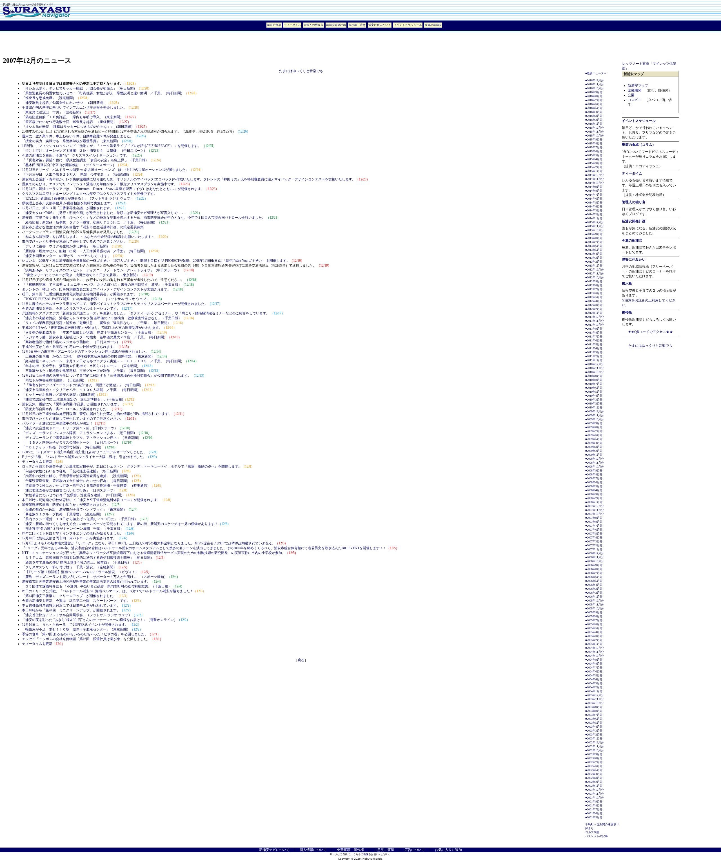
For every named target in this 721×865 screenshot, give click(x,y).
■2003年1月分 (593, 738)
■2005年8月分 (593, 616)
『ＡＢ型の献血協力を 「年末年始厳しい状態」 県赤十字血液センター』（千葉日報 (86, 332)
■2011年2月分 (593, 356)
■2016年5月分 (593, 107)
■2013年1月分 (593, 265)
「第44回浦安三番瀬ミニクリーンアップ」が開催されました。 (69, 596)
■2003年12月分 (594, 695)
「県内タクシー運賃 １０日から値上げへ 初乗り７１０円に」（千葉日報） (80, 519)
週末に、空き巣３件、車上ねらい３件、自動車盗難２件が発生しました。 (77, 136)
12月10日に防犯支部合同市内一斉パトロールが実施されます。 (69, 538)
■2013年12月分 (594, 222)
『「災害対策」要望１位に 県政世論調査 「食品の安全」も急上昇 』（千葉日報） (85, 160)
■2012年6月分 (593, 293)
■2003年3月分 (593, 730)
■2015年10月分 (594, 135)
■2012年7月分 (593, 289)
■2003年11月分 (594, 699)
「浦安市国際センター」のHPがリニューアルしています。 (66, 256)
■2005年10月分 (594, 608)
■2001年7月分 (593, 809)
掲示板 (353, 24)
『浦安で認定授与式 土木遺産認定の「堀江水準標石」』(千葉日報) (72, 399)
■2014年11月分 (594, 178)
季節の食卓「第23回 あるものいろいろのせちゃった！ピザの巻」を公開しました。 (85, 634)
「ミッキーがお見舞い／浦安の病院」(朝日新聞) (58, 395)
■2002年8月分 (593, 758)
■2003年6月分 (593, 718)
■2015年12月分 (594, 127)
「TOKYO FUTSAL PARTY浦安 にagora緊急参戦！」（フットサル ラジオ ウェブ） (86, 299)
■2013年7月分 (593, 241)
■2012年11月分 (594, 273)
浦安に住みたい (634, 259)
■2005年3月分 (593, 636)
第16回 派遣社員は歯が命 (99, 639)
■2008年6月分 (593, 482)
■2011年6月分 (593, 340)
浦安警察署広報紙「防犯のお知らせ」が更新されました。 (66, 505)
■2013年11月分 (594, 226)
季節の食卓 (274, 24)
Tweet (449, 25)
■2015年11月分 (594, 131)
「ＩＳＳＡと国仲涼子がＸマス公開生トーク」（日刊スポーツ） (71, 442)
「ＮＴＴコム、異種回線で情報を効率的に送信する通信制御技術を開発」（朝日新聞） (88, 558)
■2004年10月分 (594, 655)
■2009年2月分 (593, 450)
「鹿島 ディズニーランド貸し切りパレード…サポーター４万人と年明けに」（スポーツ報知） (94, 577)
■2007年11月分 (594, 509)
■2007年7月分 (593, 525)
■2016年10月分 (594, 88)
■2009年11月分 (594, 415)
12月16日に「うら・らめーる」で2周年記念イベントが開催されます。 (75, 625)
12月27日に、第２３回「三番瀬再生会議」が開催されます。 (67, 208)
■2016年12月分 (594, 80)
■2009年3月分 (593, 446)
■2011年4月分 (593, 348)
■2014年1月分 (593, 218)
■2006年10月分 (594, 561)
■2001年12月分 (594, 789)
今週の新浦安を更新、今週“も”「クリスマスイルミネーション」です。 (76, 155)
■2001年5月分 (593, 817)
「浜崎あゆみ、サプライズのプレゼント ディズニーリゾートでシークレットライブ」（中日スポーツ (99, 270)
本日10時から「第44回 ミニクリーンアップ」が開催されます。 (71, 610)
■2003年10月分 (594, 703)
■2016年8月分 (593, 96)
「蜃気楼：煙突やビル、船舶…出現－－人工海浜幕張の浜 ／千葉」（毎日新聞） (84, 251)
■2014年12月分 (594, 174)
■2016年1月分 (593, 123)
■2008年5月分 (593, 486)
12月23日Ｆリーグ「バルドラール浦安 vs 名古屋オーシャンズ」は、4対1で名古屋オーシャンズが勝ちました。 (105, 170)
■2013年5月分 (593, 249)
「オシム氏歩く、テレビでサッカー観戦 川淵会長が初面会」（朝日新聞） (79, 88)
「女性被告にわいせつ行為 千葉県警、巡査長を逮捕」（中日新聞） (73, 495)
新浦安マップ (638, 86)
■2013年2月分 (593, 261)
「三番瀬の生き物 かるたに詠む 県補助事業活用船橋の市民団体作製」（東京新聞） (88, 356)
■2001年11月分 (594, 793)
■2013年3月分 (593, 257)
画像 (365, 854)
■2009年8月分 (593, 427)
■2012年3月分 (593, 305)
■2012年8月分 (593, 285)
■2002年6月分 (593, 766)
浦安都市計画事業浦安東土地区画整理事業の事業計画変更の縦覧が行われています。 (86, 582)
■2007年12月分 (594, 506)
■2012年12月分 (594, 269)
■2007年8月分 (593, 521)
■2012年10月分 (594, 277)
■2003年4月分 (593, 726)
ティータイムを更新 (37, 462)
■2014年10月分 (594, 182)
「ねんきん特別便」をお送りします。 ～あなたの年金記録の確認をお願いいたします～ (88, 237)
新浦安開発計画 (336, 24)
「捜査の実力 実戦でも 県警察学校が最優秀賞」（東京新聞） (71, 141)
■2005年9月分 (593, 612)
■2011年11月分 (594, 320)
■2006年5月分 (593, 580)
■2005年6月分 (593, 624)
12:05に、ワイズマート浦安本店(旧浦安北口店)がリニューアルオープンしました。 (84, 452)
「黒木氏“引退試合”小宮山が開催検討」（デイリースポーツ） (69, 165)
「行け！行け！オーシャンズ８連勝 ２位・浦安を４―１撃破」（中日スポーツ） (84, 151)
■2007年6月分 (593, 529)
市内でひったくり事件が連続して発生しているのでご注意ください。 (74, 241)
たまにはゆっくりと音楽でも (301, 71)
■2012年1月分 (593, 312)
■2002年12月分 (594, 742)
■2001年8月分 (593, 805)
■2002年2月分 (593, 781)
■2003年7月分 (593, 714)
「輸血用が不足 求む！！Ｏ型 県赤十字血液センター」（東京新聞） (76, 629)
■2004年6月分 (593, 671)
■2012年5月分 (593, 297)
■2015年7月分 (593, 147)
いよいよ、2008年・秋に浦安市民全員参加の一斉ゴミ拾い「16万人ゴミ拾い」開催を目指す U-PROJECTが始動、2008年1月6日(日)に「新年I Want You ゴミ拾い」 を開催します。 (156, 261)
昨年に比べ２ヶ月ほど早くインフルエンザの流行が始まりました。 (72, 533)
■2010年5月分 (593, 391)
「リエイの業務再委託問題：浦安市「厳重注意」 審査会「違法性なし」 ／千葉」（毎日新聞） (96, 323)
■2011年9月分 (593, 328)
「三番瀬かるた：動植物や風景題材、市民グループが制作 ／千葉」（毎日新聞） (84, 371)
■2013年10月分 (594, 230)
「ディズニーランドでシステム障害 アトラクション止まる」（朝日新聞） (79, 433)
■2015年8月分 (593, 143)
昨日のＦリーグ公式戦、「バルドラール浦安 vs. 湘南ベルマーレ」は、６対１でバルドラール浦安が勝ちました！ (107, 591)
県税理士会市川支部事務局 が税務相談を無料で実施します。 (68, 203)
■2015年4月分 (593, 159)
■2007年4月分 (593, 537)
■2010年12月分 (594, 364)
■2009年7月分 (593, 431)
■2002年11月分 (594, 746)
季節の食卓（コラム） (639, 145)
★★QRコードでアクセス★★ (650, 332)
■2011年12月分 (594, 316)
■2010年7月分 (593, 383)
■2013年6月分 (593, 245)
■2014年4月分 (593, 206)
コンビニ (634, 100)
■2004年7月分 (593, 667)
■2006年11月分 (594, 557)
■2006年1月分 (593, 596)
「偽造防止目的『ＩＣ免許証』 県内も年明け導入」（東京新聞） (72, 117)
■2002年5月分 (593, 770)
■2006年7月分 (593, 573)
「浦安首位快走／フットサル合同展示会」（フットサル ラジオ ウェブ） (77, 615)
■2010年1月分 (593, 407)
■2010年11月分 (594, 368)
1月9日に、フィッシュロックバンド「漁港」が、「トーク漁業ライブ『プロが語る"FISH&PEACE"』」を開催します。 (112, 146)
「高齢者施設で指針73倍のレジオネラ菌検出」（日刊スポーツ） (71, 342)
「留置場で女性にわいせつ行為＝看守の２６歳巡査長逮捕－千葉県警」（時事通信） (86, 486)
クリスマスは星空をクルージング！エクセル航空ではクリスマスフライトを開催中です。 (89, 194)
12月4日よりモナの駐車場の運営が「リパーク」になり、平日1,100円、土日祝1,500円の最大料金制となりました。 (148, 543)
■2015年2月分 (593, 167)
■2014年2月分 (593, 214)
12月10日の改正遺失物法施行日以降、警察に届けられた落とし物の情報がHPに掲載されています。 (97, 414)
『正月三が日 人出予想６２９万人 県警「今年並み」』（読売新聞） (76, 174)
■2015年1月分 (593, 171)
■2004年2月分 (593, 687)
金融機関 (634, 90)
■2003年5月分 (593, 722)
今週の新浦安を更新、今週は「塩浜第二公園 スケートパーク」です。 (76, 601)
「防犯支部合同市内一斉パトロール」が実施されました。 (66, 409)
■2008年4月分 (593, 490)
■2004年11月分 (594, 651)
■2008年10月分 (594, 466)
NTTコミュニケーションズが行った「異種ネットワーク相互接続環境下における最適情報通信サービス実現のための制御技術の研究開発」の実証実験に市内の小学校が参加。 (153, 553)
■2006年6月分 (593, 576)
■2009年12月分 (594, 411)
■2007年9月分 (593, 517)
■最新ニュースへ (596, 73)
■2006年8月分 (593, 569)
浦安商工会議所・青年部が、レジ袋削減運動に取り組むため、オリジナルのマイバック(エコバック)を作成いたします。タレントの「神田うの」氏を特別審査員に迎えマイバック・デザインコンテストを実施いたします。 (188, 179)
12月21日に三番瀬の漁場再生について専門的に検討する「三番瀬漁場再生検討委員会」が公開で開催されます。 (107, 375)
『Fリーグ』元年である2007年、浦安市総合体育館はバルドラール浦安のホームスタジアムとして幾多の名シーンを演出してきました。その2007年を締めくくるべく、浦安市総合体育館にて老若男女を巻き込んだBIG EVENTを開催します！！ (204, 548)
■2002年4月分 (593, 773)
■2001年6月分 (593, 813)
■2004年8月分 (593, 663)
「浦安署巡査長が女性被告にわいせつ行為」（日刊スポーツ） (69, 490)
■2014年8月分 (593, 190)
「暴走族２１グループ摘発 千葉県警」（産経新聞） (62, 514)
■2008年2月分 (593, 498)
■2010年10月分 (594, 372)
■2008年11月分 (594, 462)
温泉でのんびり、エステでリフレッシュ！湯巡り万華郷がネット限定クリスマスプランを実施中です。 (99, 184)
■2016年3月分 (593, 115)
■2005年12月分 (594, 600)
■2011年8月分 (593, 332)
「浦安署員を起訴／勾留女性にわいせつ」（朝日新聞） (64, 103)
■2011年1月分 (593, 360)
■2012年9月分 (593, 281)
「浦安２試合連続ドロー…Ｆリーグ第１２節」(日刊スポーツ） (70, 428)
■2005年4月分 (593, 632)
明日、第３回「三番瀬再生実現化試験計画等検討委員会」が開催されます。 (79, 294)
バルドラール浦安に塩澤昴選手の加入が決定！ (57, 423)
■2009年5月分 (593, 439)
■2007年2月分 (593, 545)
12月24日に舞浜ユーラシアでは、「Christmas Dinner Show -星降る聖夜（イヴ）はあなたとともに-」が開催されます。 (113, 189)
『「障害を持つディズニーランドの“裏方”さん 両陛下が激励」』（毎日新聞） (82, 385)
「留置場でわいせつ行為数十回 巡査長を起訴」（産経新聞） (69, 122)
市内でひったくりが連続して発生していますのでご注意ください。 (72, 419)
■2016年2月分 (593, 119)
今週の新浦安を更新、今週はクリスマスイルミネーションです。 (71, 308)
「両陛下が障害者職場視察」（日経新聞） (54, 380)
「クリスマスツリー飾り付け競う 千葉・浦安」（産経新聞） (69, 567)
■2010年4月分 (593, 395)
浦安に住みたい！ (379, 24)
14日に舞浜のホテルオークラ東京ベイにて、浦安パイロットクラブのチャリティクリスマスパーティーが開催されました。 (115, 304)
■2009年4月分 (593, 442)
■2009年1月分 (593, 454)
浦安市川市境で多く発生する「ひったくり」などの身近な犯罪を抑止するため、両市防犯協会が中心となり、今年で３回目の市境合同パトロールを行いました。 (144, 218)
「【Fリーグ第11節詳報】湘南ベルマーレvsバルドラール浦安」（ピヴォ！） (80, 572)
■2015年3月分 (593, 163)
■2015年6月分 (593, 151)
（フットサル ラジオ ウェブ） (110, 198)
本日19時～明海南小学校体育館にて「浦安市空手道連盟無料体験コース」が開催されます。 (91, 500)
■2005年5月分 (593, 628)
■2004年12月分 (594, 647)
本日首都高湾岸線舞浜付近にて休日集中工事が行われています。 (71, 605)
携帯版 (627, 312)
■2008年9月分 (593, 470)
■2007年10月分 (594, 513)
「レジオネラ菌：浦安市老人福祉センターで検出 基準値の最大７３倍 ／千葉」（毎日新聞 (94, 337)
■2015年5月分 (593, 155)
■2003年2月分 (593, 734)
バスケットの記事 (596, 836)
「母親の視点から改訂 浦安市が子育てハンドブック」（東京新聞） (74, 509)
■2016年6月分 (593, 104)
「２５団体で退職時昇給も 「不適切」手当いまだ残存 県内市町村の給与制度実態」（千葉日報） (97, 586)
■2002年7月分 (593, 762)
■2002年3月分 (593, 777)
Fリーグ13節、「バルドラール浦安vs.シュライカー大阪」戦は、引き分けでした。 (84, 457)
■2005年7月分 (593, 620)
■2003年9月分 (593, 706)
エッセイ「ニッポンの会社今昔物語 (49, 639)
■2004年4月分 (593, 679)
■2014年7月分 (593, 194)
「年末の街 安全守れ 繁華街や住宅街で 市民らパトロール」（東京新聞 (79, 366)
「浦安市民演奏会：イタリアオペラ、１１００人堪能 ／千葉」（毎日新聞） (81, 390)
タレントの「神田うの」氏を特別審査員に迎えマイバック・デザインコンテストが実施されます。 (96, 289)
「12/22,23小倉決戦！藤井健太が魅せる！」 (55, 198)
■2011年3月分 (593, 352)
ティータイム (292, 24)
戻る (301, 660)
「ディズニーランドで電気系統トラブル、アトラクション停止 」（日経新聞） (81, 438)
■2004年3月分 (593, 683)
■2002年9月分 (593, 754)
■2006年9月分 (593, 565)
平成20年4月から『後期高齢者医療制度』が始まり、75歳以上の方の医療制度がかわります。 (92, 328)
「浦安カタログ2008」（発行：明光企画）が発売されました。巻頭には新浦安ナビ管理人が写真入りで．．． (105, 213)
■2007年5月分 (593, 533)
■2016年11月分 (594, 84)
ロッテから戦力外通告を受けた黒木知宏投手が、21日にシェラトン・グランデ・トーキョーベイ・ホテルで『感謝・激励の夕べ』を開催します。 (132, 466)
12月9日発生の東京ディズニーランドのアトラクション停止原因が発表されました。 (85, 352)
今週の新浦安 (433, 24)
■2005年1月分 (593, 643)
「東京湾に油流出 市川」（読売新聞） (52, 112)
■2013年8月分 (593, 238)
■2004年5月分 (593, 675)
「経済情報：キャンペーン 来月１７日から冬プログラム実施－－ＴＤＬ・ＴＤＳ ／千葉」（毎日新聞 (101, 361)
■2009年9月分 (593, 423)
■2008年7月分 (593, 478)
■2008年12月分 (594, 458)
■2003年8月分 (593, 710)
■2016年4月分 (593, 111)
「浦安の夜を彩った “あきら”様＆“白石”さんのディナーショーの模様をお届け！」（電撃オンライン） (99, 620)
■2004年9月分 (593, 659)
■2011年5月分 (593, 344)
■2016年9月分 (593, 92)
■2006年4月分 (593, 584)
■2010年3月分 (593, 399)
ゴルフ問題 (592, 832)
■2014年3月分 (593, 210)
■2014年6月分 (593, 198)
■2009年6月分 (593, 435)
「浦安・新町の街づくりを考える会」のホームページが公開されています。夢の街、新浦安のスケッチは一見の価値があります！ (120, 524)
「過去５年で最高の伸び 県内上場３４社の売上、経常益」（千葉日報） (76, 562)
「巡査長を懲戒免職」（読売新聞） (49, 98)
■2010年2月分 (593, 403)
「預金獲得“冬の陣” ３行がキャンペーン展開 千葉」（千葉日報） (73, 529)
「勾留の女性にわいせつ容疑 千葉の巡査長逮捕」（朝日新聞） (71, 471)
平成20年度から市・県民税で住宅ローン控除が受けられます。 (69, 347)
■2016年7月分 (593, 100)
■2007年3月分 (593, 541)
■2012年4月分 (593, 301)
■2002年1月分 (593, 785)
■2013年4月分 (593, 253)
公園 (631, 95)
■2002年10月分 (594, 750)
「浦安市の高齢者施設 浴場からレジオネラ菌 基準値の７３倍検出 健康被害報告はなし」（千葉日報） (102, 318)
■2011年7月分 (593, 336)
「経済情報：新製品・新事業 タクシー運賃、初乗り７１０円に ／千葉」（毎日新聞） (89, 222)
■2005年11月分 (594, 604)
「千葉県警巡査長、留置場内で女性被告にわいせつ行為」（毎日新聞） (76, 481)
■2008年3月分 (593, 494)
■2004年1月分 (593, 691)
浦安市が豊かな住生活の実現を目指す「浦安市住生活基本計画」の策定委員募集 (83, 227)
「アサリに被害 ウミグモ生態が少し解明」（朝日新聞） (66, 246)
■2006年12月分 (594, 553)
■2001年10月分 (594, 797)
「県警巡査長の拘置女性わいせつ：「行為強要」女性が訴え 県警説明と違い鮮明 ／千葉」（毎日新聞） (103, 93)
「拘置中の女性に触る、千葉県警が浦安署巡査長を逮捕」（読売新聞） (76, 476)
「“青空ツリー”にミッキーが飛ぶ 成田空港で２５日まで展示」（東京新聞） (81, 275)
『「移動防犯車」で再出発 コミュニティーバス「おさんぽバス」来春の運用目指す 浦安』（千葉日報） (102, 285)
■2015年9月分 (593, 139)
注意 (363, 24)
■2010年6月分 (593, 387)
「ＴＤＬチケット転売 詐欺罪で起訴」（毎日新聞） (62, 447)
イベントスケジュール (408, 24)
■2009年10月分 (594, 419)
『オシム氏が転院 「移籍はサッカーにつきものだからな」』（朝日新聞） (78, 127)
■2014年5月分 (593, 202)
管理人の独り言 (313, 24)
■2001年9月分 (593, 801)
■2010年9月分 (593, 375)
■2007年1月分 (593, 549)
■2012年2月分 (593, 308)
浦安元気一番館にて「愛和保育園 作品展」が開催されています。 (71, 404)
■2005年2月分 (593, 640)
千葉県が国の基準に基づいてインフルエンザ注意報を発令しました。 (74, 107)
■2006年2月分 (593, 592)
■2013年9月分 (593, 234)
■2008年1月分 (593, 502)
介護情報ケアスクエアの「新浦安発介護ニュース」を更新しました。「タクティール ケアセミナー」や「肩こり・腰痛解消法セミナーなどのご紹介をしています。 (146, 313)
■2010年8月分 (593, 379)
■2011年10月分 (594, 324)
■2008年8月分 (593, 474)
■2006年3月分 (593, 588)
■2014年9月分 (593, 186)
